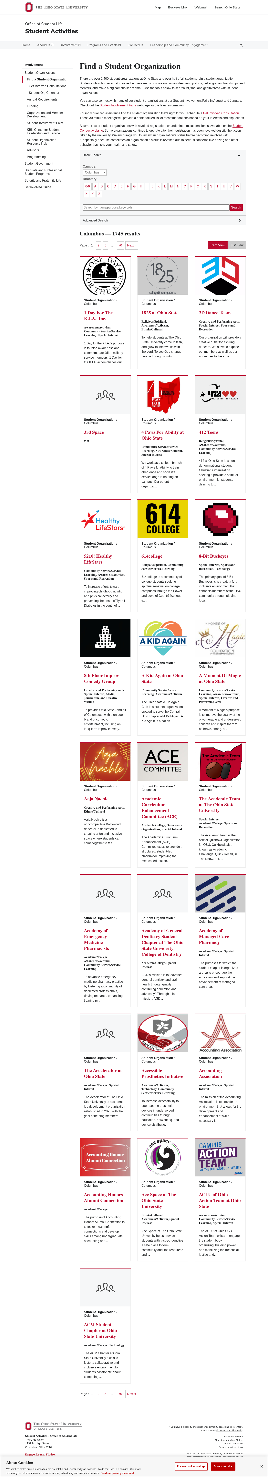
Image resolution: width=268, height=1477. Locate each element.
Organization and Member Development (45, 114)
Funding (32, 106)
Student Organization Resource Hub (41, 141)
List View (237, 245)
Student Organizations (40, 72)
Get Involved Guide (38, 187)
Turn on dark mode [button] (233, 1443)
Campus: (89, 166)
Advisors (33, 150)
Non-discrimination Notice (229, 1440)
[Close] (261, 1466)
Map (158, 7)
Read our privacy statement (117, 1472)
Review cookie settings (191, 1466)
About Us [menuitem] (43, 45)
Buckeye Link (177, 7)
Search (236, 207)
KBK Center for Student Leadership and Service (43, 131)
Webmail (200, 7)
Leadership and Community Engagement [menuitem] (178, 45)
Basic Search (92, 155)
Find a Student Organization (47, 79)
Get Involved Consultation (221, 113)
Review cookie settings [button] (231, 1447)
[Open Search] (241, 45)
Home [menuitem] (26, 45)
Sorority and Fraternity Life (43, 180)
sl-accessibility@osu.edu (229, 1430)
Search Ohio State (227, 7)
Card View (218, 245)
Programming (36, 157)
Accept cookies (223, 1466)
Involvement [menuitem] (68, 45)
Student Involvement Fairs (45, 123)
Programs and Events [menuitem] (103, 45)
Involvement (34, 64)
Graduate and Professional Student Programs (43, 172)
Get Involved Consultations (47, 86)
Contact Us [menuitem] (135, 45)
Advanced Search (95, 220)
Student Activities (51, 31)
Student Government (39, 163)
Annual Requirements (42, 99)
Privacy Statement (233, 1436)
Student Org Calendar (44, 92)
